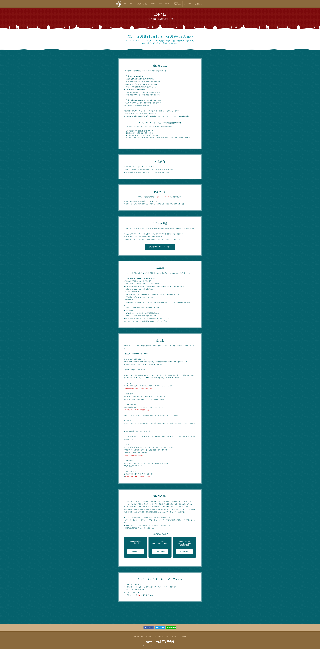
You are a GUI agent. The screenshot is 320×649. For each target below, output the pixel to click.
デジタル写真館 (128, 4)
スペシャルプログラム (164, 4)
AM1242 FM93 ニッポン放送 (143, 636)
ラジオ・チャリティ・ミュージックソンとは (141, 3)
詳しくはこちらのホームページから (160, 247)
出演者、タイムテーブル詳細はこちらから (138, 410)
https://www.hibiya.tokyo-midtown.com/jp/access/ (138, 388)
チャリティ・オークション (198, 3)
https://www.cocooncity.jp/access (133, 455)
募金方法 (153, 4)
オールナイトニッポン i (179, 636)
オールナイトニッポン (161, 636)
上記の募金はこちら (135, 551)
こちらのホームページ (162, 197)
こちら (140, 595)
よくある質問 (187, 4)
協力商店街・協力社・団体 (177, 3)
